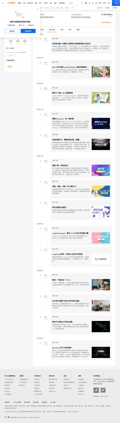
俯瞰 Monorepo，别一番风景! (63, 119)
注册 (109, 3)
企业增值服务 (82, 382)
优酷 (89, 406)
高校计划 (66, 385)
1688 (53, 406)
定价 (40, 3)
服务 (55, 3)
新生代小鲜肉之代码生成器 (62, 322)
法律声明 (7, 402)
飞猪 (64, 406)
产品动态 (37, 385)
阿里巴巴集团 (8, 406)
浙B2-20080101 (48, 411)
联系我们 (44, 402)
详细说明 (110, 16)
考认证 (52, 8)
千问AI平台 (22, 406)
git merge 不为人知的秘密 (61, 348)
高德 (79, 406)
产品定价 (37, 388)
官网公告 (81, 388)
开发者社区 (52, 385)
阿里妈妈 (59, 406)
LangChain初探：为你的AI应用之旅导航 (67, 254)
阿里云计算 (69, 406)
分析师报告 (7, 394)
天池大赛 (51, 388)
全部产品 (37, 379)
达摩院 (102, 406)
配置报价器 (37, 391)
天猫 (27, 406)
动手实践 (40, 8)
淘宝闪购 (13, 408)
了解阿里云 (61, 3)
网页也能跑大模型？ (59, 207)
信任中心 (81, 394)
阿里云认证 (52, 391)
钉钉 (93, 406)
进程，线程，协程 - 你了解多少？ (64, 186)
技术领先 (7, 385)
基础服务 (81, 379)
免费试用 (37, 382)
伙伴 (51, 3)
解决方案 (30, 3)
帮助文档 (51, 382)
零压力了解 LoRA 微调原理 (62, 93)
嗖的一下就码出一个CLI (61, 280)
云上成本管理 (38, 394)
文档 (96, 3)
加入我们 (53, 402)
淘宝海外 (108, 406)
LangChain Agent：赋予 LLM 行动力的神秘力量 (70, 233)
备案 (100, 3)
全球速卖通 (33, 406)
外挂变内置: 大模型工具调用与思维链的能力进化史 (71, 44)
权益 (36, 3)
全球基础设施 (8, 382)
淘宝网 (16, 406)
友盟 (85, 406)
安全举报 (36, 402)
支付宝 (97, 406)
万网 (75, 406)
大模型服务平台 (24, 379)
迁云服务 (81, 385)
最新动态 (52, 29)
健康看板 (81, 391)
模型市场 (22, 385)
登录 (116, 3)
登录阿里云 (28, 31)
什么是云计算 (8, 379)
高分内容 (41, 29)
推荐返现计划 (68, 388)
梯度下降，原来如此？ (60, 165)
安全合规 (7, 391)
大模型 (19, 3)
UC (82, 406)
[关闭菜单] (3, 3)
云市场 (46, 3)
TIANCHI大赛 (59, 8)
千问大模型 (22, 382)
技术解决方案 (53, 379)
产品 (24, 3)
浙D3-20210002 (73, 411)
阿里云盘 (7, 408)
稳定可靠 (7, 388)
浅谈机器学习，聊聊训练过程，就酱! (66, 140)
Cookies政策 (17, 402)
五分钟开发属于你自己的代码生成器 (65, 301)
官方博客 (47, 8)
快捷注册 (12, 31)
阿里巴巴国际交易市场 (44, 406)
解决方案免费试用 (69, 382)
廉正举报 (27, 402)
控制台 (104, 3)
